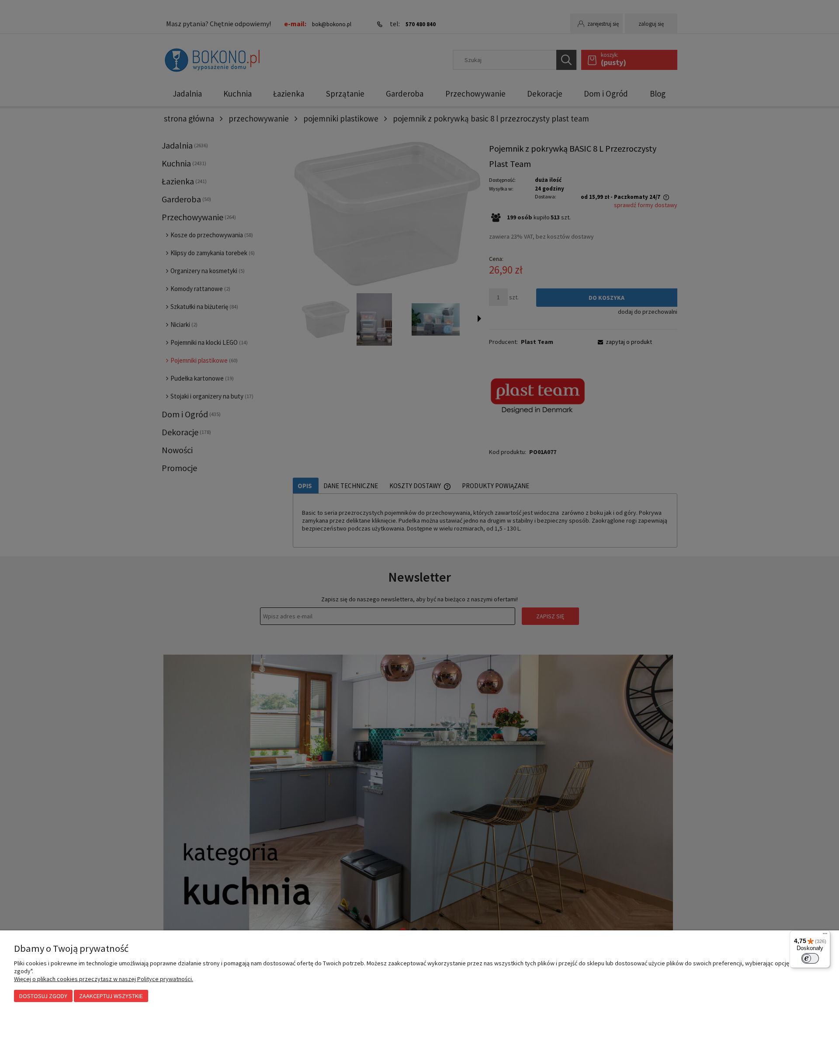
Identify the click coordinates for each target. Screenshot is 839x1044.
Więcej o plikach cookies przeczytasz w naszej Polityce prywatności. (103, 979)
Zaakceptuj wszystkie (111, 996)
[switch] (810, 958)
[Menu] (825, 935)
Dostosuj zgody (43, 996)
